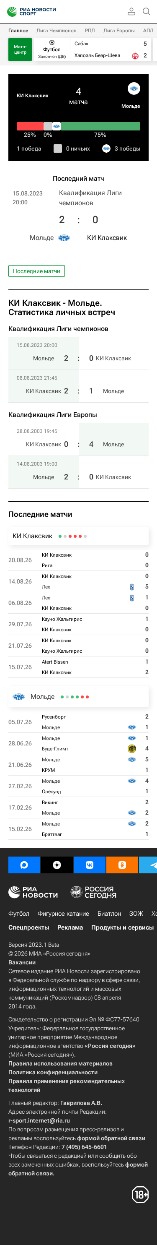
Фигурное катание (63, 913)
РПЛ (90, 31)
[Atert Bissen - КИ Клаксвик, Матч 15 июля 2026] (60, 536)
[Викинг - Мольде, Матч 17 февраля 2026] (67, 696)
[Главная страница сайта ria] (9, 11)
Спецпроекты (28, 927)
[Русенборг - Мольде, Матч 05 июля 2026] (87, 696)
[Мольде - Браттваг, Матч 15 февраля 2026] (62, 696)
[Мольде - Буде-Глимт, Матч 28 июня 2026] (82, 696)
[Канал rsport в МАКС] (24, 865)
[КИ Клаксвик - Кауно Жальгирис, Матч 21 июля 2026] (65, 536)
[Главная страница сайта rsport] (50, 11)
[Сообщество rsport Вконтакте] (90, 865)
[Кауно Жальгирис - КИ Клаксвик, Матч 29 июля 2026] (70, 536)
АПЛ (148, 31)
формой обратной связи (111, 1138)
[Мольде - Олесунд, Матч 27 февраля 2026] (72, 696)
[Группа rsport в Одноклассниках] (122, 865)
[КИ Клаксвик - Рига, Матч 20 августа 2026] (85, 536)
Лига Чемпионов (56, 31)
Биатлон (109, 913)
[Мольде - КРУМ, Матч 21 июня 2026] (77, 696)
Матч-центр (20, 49)
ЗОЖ (136, 913)
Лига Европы (119, 31)
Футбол (18, 913)
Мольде (130, 106)
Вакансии (22, 962)
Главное (18, 31)
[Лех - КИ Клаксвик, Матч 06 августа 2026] (75, 536)
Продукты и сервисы (122, 927)
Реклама (70, 927)
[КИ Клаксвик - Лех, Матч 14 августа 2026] (80, 536)
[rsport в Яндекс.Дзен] (57, 865)
